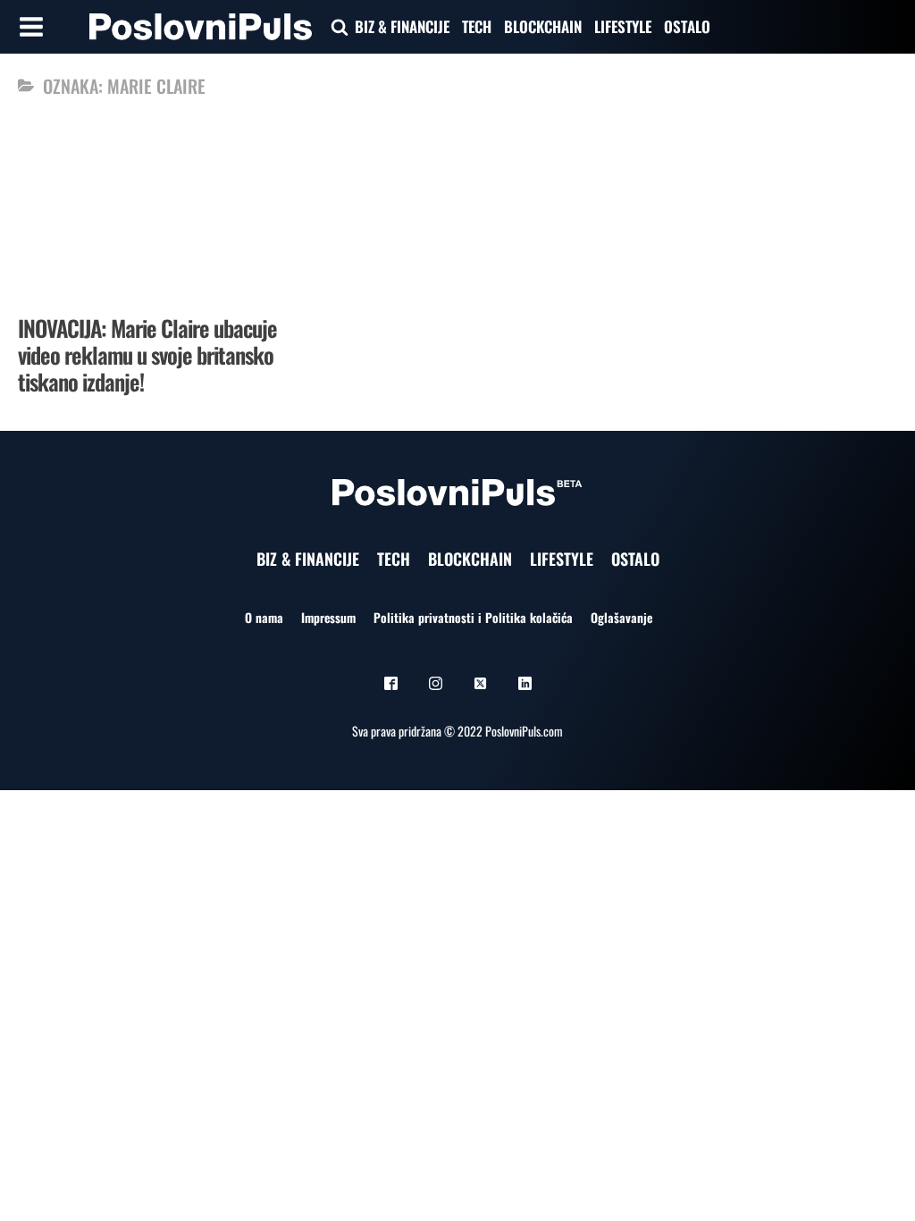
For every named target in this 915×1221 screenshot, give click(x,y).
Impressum (328, 617)
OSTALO (687, 26)
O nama (264, 617)
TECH (476, 26)
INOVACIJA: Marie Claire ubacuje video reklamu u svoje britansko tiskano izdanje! (147, 354)
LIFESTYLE (622, 26)
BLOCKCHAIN (543, 26)
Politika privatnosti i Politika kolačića (473, 617)
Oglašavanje (621, 617)
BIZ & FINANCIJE (402, 26)
